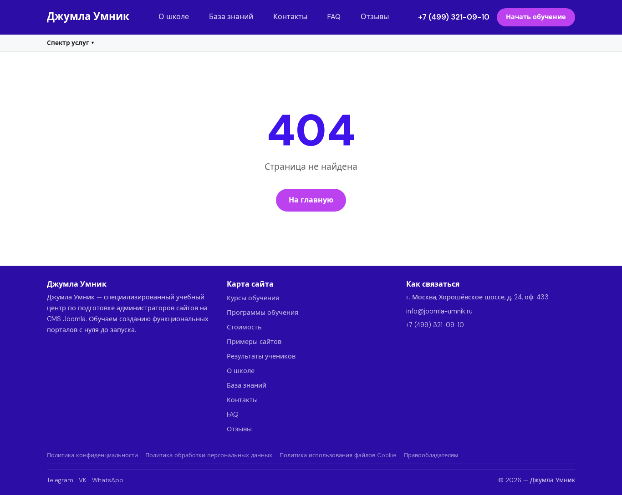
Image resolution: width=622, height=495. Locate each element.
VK (83, 480)
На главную (311, 200)
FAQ (334, 16)
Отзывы (375, 16)
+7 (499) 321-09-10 (453, 17)
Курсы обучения (253, 298)
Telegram (60, 480)
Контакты (290, 16)
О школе (173, 16)
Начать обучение (536, 17)
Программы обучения (262, 312)
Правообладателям (431, 455)
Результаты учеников (261, 356)
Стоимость (244, 327)
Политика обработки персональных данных (208, 455)
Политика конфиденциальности (92, 455)
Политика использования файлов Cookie (338, 455)
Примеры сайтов (254, 342)
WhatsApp (107, 480)
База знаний (231, 16)
